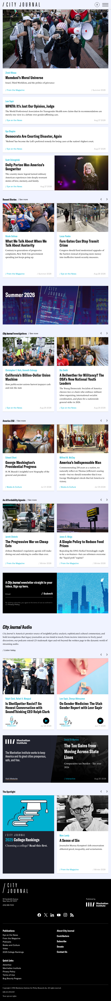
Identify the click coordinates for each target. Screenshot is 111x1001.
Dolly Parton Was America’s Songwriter (24, 167)
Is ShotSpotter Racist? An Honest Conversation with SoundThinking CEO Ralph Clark (27, 707)
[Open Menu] (105, 4)
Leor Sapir (9, 101)
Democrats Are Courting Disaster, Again (33, 136)
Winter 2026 (45, 563)
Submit (47, 593)
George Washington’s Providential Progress (20, 464)
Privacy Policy (14, 604)
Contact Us (62, 951)
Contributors (63, 936)
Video (5, 948)
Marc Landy (64, 835)
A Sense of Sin (69, 840)
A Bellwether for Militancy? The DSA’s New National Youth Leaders (82, 379)
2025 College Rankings (13, 952)
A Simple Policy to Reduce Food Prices (82, 544)
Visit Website (11, 779)
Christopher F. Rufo (13, 370)
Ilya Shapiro (10, 131)
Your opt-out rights (9, 996)
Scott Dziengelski (12, 159)
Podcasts (7, 941)
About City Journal (65, 930)
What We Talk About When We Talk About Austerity (26, 243)
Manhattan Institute (12, 968)
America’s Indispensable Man (80, 462)
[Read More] (55, 305)
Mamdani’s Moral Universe (24, 78)
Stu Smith (64, 370)
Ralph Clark (10, 698)
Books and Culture (11, 945)
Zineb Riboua (10, 72)
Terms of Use (9, 975)
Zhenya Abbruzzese (77, 698)
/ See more (23, 199)
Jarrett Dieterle (11, 536)
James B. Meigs (66, 536)
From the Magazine (16, 90)
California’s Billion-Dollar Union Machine (27, 377)
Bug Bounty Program (12, 978)
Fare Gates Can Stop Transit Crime (79, 243)
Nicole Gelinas (11, 236)
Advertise (7, 965)
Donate (60, 946)
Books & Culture (14, 487)
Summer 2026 (99, 90)
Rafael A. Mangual (23, 698)
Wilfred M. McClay (67, 457)
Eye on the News (14, 120)
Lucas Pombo (65, 236)
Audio (17, 627)
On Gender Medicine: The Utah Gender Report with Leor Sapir (81, 705)
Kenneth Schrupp (29, 370)
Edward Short (11, 457)
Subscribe (61, 941)
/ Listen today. (9, 650)
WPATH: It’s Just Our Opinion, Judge (29, 106)
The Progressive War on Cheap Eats (26, 544)
